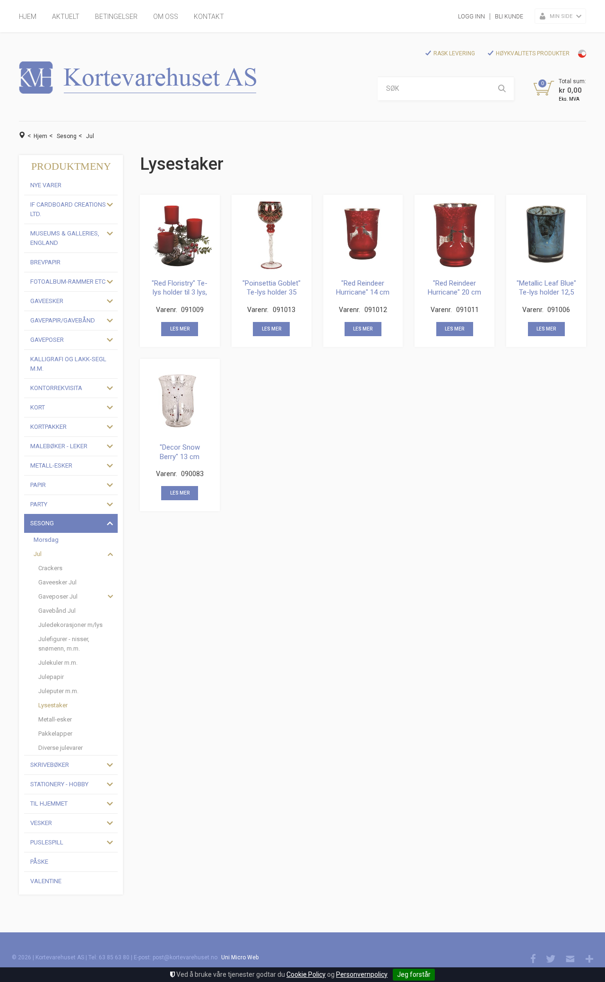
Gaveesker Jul (57, 582)
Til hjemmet (49, 803)
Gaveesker (46, 300)
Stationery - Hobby (59, 784)
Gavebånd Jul (57, 610)
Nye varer (45, 185)
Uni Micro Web (240, 957)
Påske (39, 861)
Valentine (45, 881)
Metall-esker (51, 465)
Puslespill (46, 842)
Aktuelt (65, 16)
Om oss (165, 16)
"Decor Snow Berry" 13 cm (180, 452)
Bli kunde (509, 16)
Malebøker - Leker (58, 446)
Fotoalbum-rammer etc (67, 281)
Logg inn (471, 16)
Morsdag (46, 539)
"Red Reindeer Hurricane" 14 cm (362, 288)
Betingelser (116, 16)
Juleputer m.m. (58, 691)
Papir (38, 484)
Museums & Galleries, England (64, 238)
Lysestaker (53, 705)
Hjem (27, 16)
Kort (37, 407)
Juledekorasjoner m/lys (70, 624)
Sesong (67, 136)
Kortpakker (48, 426)
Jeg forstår (414, 974)
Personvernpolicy (362, 974)
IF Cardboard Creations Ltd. (68, 209)
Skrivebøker (49, 764)
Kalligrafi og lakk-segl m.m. (68, 364)
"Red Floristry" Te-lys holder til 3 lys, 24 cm (179, 292)
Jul (90, 136)
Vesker (41, 822)
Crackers (50, 568)
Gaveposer (47, 339)
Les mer (180, 328)
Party (38, 504)
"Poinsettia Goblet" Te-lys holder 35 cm (271, 292)
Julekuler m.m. (58, 662)
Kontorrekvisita (56, 387)
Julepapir (51, 676)
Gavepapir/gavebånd (62, 320)
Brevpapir (45, 262)
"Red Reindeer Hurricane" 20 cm (454, 288)
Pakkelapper (55, 733)
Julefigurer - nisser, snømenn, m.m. (63, 643)
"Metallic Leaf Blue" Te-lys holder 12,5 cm (546, 292)
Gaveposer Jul (58, 596)
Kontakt (209, 16)
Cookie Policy (306, 974)
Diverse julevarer (60, 747)
